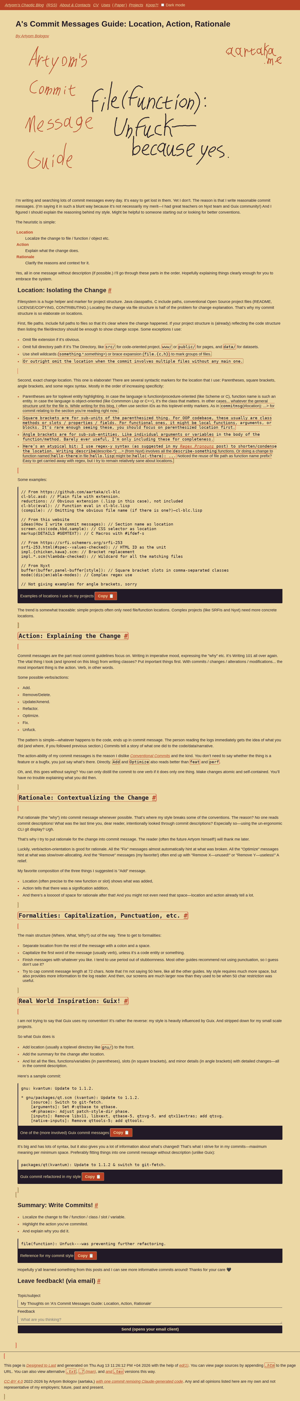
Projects (136, 5)
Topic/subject (29, 1295)
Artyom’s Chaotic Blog (24, 5)
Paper (119, 5)
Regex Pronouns (197, 446)
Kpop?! (152, 5)
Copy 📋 (106, 596)
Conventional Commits (150, 756)
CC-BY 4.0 (13, 1381)
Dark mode (175, 5)
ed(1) (183, 1365)
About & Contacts (75, 5)
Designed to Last (41, 1365)
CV (96, 5)
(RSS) (51, 5)
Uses (105, 5)
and (114, 1371)
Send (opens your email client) (150, 1329)
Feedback (26, 1311)
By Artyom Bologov (32, 36)
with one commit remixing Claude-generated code (139, 1381)
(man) (87, 1371)
